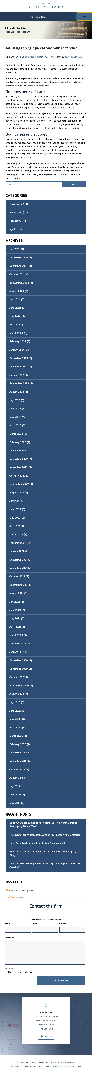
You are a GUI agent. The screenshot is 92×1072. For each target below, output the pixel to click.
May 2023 (15, 417)
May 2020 (15, 719)
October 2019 (17, 769)
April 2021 (15, 627)
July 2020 (14, 702)
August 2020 (16, 694)
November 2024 (18, 266)
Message (9, 937)
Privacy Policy (36, 1066)
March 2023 (16, 434)
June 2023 (15, 409)
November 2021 (18, 568)
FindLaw (78, 1066)
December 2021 (18, 560)
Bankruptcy (15, 204)
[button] (89, 1054)
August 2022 (16, 492)
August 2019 (16, 778)
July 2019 (14, 786)
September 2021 (18, 585)
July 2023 (14, 400)
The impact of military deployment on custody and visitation (44, 835)
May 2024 (15, 316)
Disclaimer (9, 968)
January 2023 (16, 450)
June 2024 (15, 308)
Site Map (24, 1066)
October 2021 (17, 576)
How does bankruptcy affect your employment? (37, 843)
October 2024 (17, 274)
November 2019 (18, 761)
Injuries (13, 229)
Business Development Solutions (58, 1066)
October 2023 (17, 375)
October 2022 (17, 476)
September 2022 (19, 484)
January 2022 (16, 551)
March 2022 (16, 534)
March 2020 (16, 736)
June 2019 (15, 795)
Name (7, 923)
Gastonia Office (46, 1024)
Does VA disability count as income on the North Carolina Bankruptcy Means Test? (43, 825)
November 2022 (18, 467)
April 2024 (15, 325)
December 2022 (18, 459)
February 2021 (17, 644)
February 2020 (17, 744)
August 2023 (16, 392)
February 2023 (17, 442)
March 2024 (16, 333)
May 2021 (14, 618)
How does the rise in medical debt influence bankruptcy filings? (42, 853)
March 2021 (16, 635)
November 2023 (18, 367)
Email (35, 923)
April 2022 (15, 526)
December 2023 (18, 358)
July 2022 (14, 501)
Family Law (76, 57)
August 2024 (16, 291)
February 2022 (17, 543)
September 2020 (19, 686)
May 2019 (14, 803)
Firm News (15, 221)
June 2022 (15, 509)
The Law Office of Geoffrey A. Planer (37, 57)
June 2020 (15, 711)
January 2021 (16, 652)
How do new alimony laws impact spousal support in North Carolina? (44, 865)
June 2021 (15, 610)
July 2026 (14, 249)
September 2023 (19, 383)
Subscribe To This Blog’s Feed (21, 890)
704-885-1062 (38, 17)
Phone (62, 923)
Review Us (46, 1036)
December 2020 (18, 660)
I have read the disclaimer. (21, 972)
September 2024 (19, 283)
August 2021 (16, 593)
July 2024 (14, 299)
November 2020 (18, 669)
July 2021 (14, 602)
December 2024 (18, 257)
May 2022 (15, 518)
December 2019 (18, 753)
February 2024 (17, 341)
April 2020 (15, 728)
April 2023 (15, 425)
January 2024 (17, 350)
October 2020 (17, 677)
